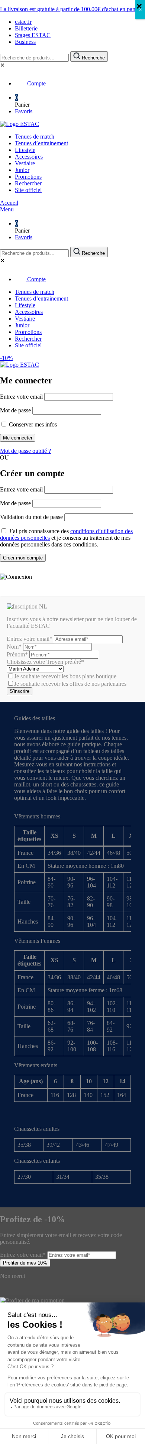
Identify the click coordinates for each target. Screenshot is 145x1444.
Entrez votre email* (29, 639)
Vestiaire (25, 163)
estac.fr (23, 22)
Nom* (14, 646)
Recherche (92, 58)
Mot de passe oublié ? (25, 451)
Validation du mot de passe (31, 517)
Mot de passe (15, 410)
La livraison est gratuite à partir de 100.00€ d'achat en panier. (71, 9)
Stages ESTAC (33, 35)
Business (25, 42)
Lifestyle (25, 150)
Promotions (28, 176)
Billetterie (26, 28)
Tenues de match (34, 136)
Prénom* (17, 654)
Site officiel (28, 190)
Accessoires (29, 156)
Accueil (9, 202)
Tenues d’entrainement (41, 143)
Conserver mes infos (32, 424)
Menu (7, 209)
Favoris (23, 111)
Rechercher (28, 183)
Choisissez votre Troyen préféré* (45, 662)
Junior (22, 170)
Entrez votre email (21, 396)
